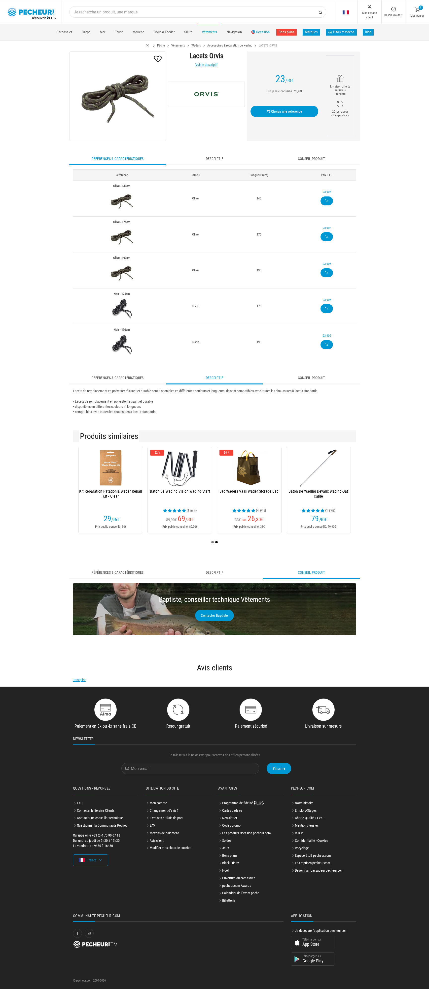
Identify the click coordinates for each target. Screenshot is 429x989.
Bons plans (286, 32)
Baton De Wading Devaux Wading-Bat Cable (318, 494)
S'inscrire (279, 768)
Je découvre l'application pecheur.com (321, 931)
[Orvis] (206, 94)
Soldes (226, 841)
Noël (225, 870)
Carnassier (64, 32)
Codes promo (231, 825)
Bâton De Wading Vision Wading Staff (180, 491)
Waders (196, 45)
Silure (188, 32)
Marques (311, 32)
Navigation (234, 32)
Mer (103, 32)
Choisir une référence (286, 111)
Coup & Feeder (164, 32)
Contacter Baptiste (214, 615)
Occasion (262, 32)
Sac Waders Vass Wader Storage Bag (249, 491)
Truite (119, 32)
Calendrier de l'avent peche (240, 893)
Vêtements (209, 32)
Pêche (161, 45)
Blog (368, 32)
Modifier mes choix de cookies (170, 848)
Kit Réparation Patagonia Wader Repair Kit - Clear (110, 494)
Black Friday (230, 863)
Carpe (86, 32)
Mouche (138, 32)
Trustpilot (79, 680)
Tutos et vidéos (343, 32)
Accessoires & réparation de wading (229, 45)
